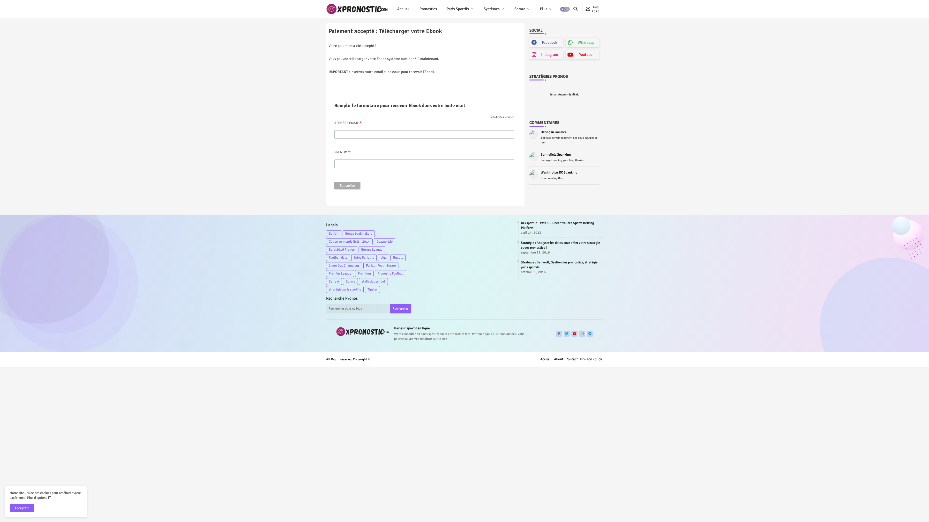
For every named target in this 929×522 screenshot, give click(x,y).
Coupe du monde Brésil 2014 (349, 241)
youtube (585, 54)
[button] (565, 9)
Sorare (519, 9)
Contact (572, 359)
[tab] (403, 9)
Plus (543, 9)
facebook (549, 42)
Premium (364, 273)
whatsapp (586, 42)
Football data (338, 257)
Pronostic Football (390, 273)
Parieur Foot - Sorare (381, 265)
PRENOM (342, 152)
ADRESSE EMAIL (348, 122)
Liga (384, 257)
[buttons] (559, 334)
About (558, 359)
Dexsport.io (384, 241)
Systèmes (492, 9)
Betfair (334, 234)
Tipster (372, 289)
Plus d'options (37, 498)
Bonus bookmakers (358, 234)
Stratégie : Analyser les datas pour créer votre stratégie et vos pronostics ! (560, 245)
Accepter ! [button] (22, 508)
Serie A (334, 281)
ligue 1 (398, 257)
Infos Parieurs (364, 257)
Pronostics (428, 9)
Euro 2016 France (342, 249)
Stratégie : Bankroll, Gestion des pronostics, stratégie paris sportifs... (559, 264)
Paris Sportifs (458, 9)
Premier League (340, 273)
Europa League (371, 249)
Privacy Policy (591, 359)
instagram (549, 54)
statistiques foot (373, 281)
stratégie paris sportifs (345, 289)
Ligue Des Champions (344, 265)
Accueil (403, 9)
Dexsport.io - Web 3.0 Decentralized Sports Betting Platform (557, 225)
